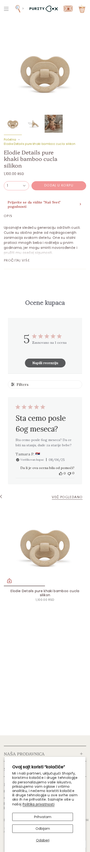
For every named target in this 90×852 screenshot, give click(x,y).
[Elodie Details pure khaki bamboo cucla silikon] (45, 545)
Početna (10, 139)
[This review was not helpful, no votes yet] (69, 473)
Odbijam (43, 828)
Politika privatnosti (38, 804)
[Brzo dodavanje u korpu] (9, 580)
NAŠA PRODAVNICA (24, 753)
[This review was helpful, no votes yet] (60, 473)
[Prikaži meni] (6, 8)
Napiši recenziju (45, 363)
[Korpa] (82, 8)
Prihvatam (42, 816)
